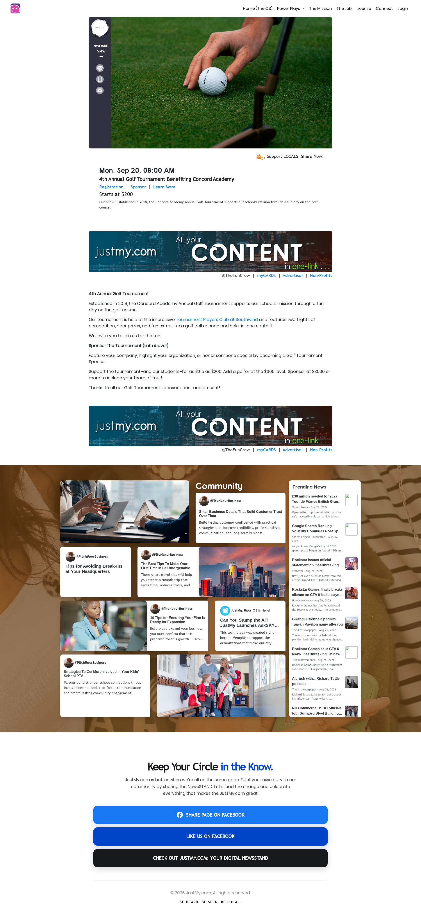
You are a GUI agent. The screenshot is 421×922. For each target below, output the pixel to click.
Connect (384, 8)
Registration (111, 187)
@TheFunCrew (236, 275)
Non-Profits (321, 275)
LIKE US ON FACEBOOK (210, 836)
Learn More (164, 187)
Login (403, 8)
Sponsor (138, 187)
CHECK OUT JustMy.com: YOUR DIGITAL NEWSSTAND (210, 858)
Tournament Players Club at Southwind (217, 320)
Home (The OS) (257, 8)
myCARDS (266, 275)
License (364, 8)
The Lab (344, 8)
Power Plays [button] (289, 8)
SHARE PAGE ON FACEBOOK (215, 815)
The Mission (320, 8)
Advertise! (293, 275)
